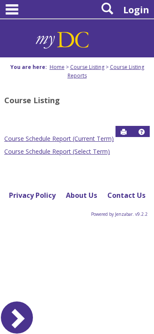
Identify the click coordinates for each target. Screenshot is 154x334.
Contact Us (126, 195)
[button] (141, 131)
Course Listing (87, 67)
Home (57, 67)
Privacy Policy (32, 195)
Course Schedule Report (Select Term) (57, 151)
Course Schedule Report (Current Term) (59, 138)
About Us (81, 195)
